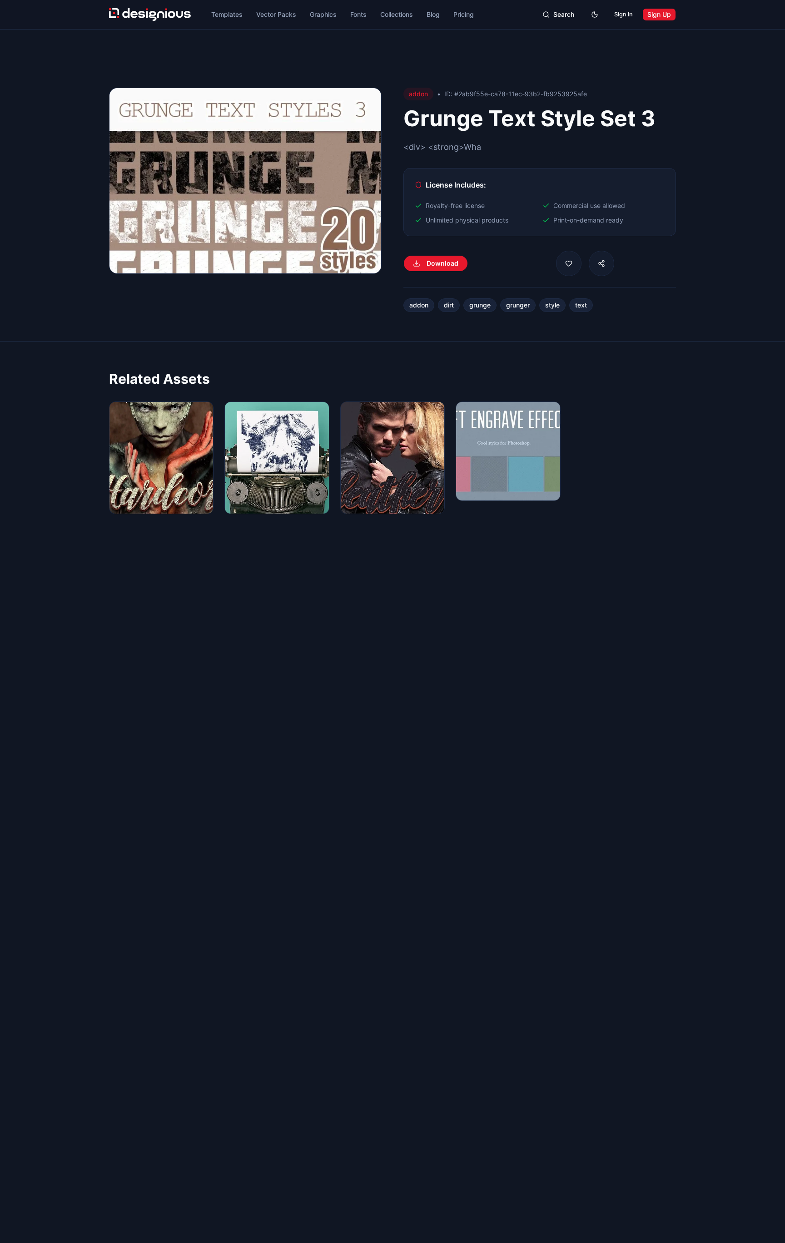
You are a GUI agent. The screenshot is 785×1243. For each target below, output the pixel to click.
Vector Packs (276, 14)
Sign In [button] (623, 14)
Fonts (358, 14)
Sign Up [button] (659, 14)
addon (418, 305)
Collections (396, 14)
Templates (227, 14)
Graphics (323, 14)
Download (442, 263)
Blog (433, 14)
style (552, 305)
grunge (480, 305)
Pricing (463, 14)
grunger (518, 305)
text (581, 305)
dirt (449, 305)
